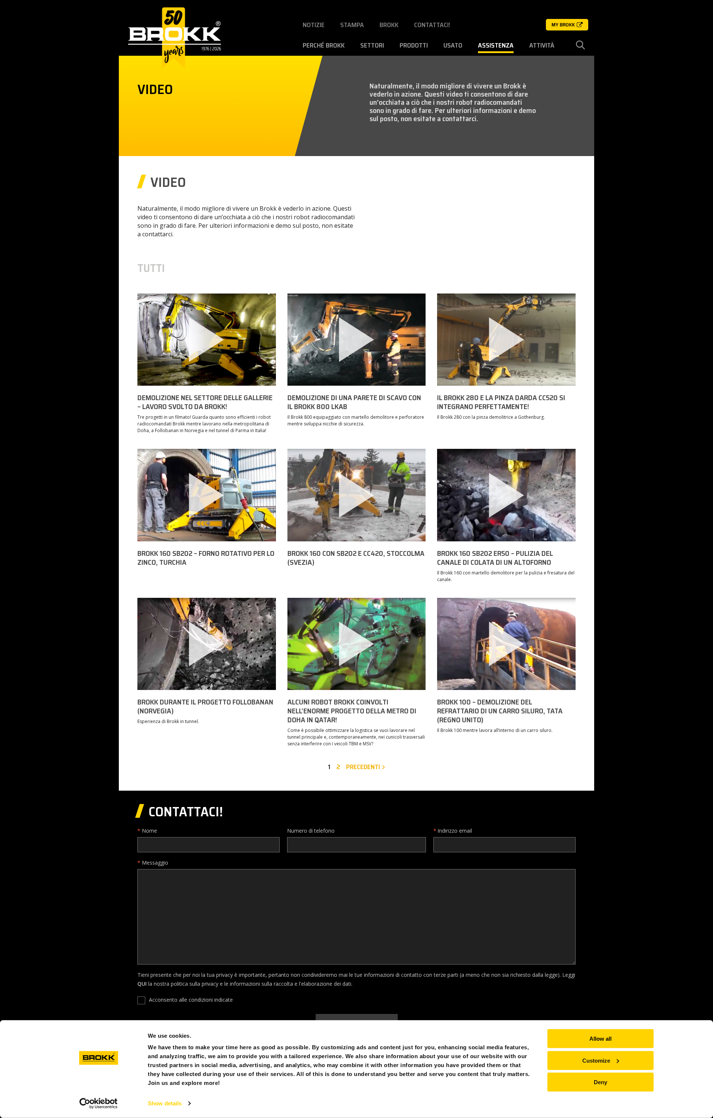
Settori (372, 45)
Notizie (314, 25)
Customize (596, 1060)
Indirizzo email (454, 830)
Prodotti (414, 45)
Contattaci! (432, 25)
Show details (165, 1103)
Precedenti (363, 767)
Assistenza (496, 45)
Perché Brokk (324, 45)
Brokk (389, 25)
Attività (541, 45)
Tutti (151, 268)
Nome (149, 830)
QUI (142, 983)
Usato (452, 45)
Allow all (600, 1039)
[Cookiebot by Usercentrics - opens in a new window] (98, 1103)
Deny (600, 1082)
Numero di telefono (311, 830)
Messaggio (155, 862)
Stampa (352, 25)
